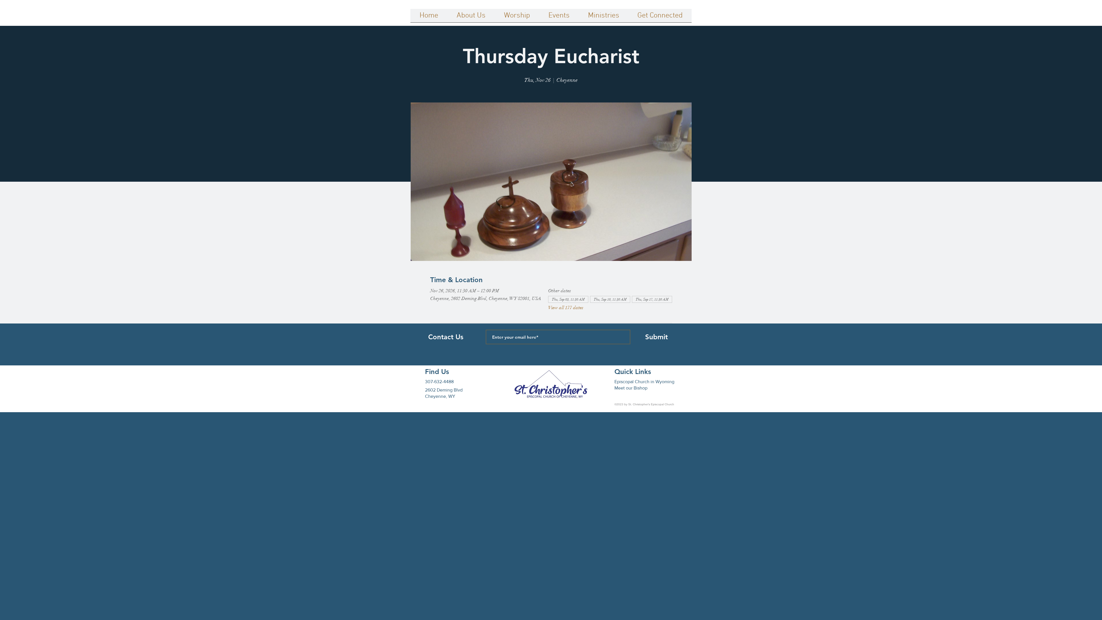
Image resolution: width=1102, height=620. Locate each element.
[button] (471, 17)
